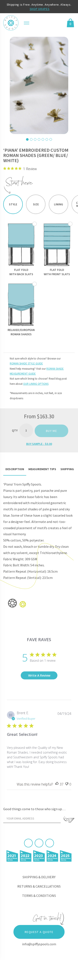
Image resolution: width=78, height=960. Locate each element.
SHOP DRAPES (40, 9)
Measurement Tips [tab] (42, 469)
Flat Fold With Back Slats (21, 272)
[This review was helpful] (56, 784)
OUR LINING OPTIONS (36, 384)
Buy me (51, 431)
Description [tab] (14, 469)
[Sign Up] (69, 819)
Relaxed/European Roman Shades (21, 332)
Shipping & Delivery (39, 877)
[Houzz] (49, 843)
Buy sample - (39, 444)
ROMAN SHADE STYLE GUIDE (26, 363)
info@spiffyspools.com (39, 944)
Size (36, 204)
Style (13, 204)
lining (58, 204)
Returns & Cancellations (39, 886)
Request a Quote (39, 932)
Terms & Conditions (39, 895)
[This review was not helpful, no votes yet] (66, 784)
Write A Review (39, 675)
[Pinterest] (39, 843)
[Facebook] (28, 843)
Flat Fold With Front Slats (57, 272)
